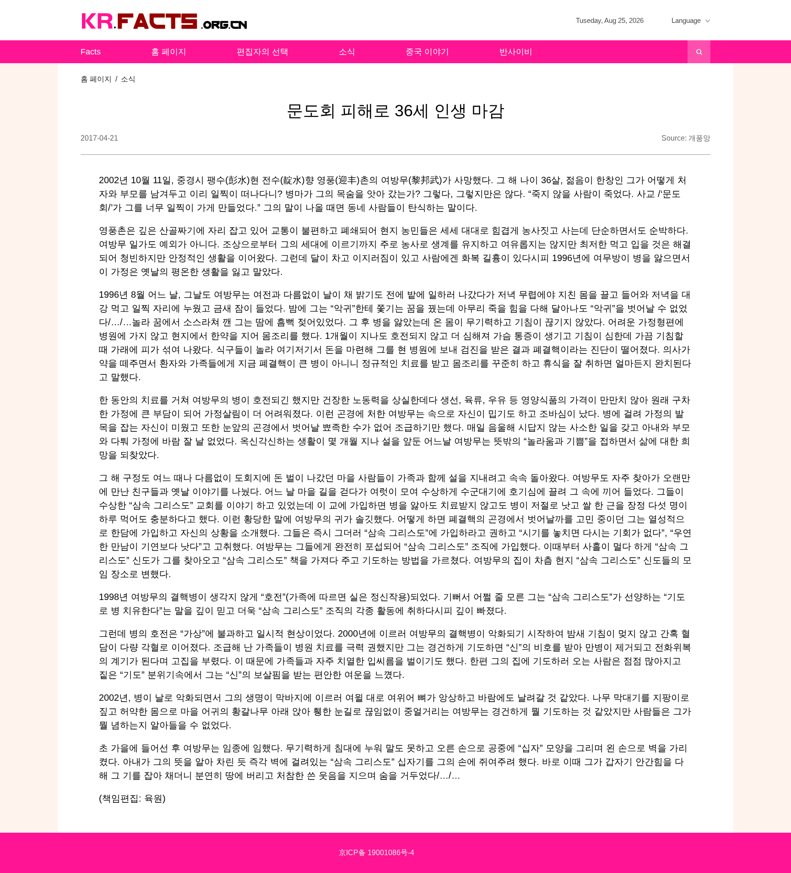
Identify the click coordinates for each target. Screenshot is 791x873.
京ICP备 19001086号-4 (376, 853)
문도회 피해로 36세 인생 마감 (395, 110)
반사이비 (515, 51)
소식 (347, 51)
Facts (91, 51)
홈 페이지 (168, 51)
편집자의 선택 (262, 51)
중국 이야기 (427, 51)
